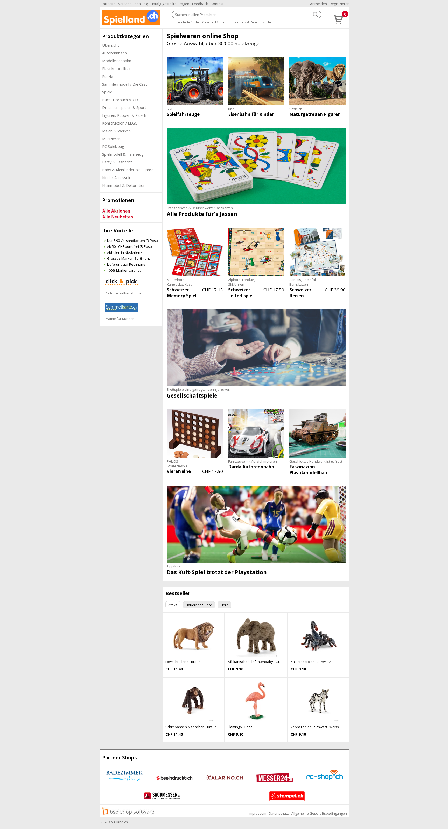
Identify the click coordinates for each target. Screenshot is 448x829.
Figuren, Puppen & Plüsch (124, 115)
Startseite (108, 3)
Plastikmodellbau (116, 68)
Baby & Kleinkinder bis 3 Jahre (127, 169)
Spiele (107, 91)
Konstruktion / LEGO (120, 123)
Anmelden (318, 3)
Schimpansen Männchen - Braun (191, 726)
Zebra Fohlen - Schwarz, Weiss (315, 726)
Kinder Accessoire (117, 177)
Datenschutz (279, 813)
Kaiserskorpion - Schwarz (311, 661)
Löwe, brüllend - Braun (183, 661)
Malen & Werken (116, 130)
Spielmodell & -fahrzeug (123, 154)
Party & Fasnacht (117, 162)
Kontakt (217, 3)
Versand (125, 3)
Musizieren (111, 138)
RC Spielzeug (113, 146)
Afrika (173, 604)
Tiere (224, 604)
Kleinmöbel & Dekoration (123, 185)
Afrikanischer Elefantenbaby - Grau (256, 661)
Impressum (257, 813)
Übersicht (110, 45)
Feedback (200, 3)
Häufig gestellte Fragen (169, 3)
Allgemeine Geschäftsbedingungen (319, 813)
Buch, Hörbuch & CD (120, 99)
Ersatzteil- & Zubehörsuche (252, 22)
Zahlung (141, 3)
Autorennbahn (114, 53)
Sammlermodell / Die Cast (124, 84)
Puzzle (107, 76)
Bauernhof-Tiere (199, 604)
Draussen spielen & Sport (124, 107)
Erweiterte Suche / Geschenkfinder (200, 22)
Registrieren (339, 3)
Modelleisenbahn (116, 60)
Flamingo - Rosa (240, 726)
